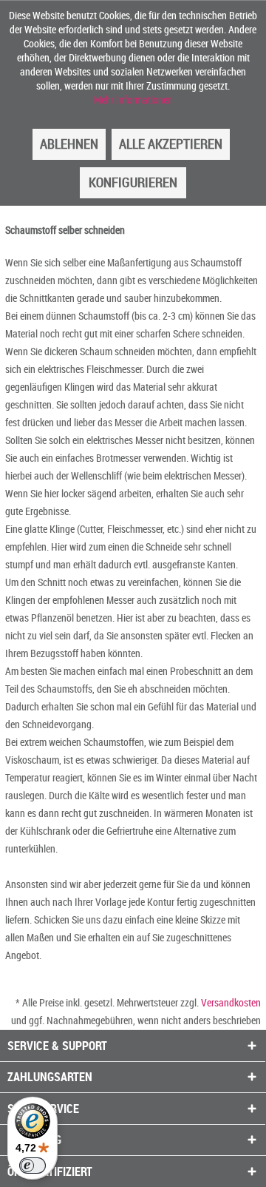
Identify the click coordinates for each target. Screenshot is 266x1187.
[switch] (32, 1165)
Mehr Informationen (133, 100)
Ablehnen (69, 143)
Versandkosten (231, 1002)
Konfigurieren (133, 182)
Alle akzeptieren (170, 143)
